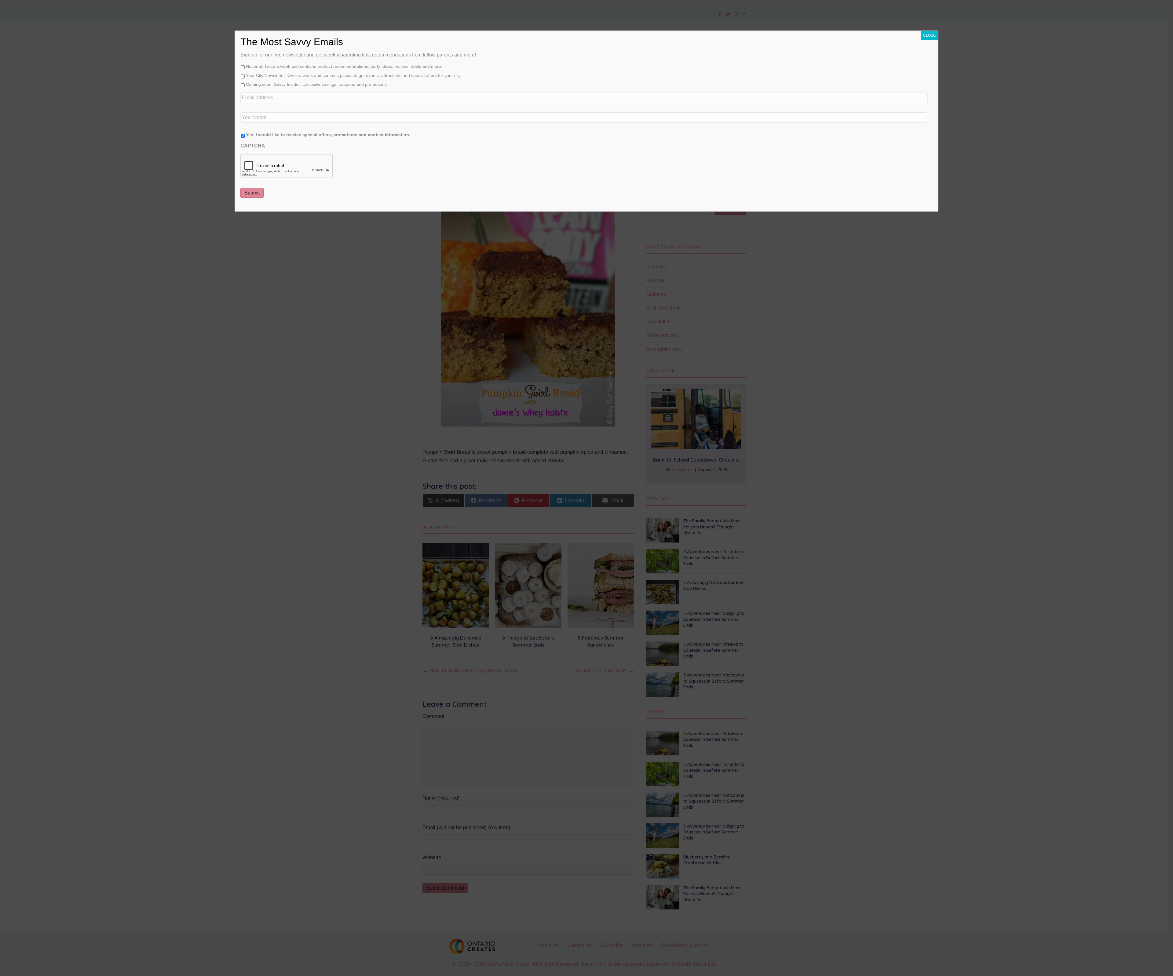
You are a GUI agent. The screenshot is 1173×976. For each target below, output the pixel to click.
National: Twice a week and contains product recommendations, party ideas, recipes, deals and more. (344, 66)
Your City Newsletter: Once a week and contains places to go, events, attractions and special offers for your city (353, 75)
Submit (252, 192)
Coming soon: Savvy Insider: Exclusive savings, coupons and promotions (316, 84)
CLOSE (929, 35)
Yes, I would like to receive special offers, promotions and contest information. (328, 134)
